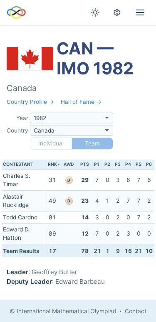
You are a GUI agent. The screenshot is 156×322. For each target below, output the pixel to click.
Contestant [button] (18, 164)
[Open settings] (116, 12)
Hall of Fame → (81, 101)
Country (17, 130)
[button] (52, 165)
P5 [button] (138, 164)
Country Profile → (30, 101)
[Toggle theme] (95, 12)
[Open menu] (140, 12)
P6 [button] (149, 164)
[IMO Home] (16, 12)
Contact (135, 311)
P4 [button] (128, 164)
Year (22, 118)
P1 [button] (97, 164)
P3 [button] (118, 164)
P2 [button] (107, 164)
